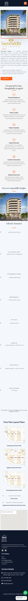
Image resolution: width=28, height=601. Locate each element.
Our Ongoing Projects (7, 560)
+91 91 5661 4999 (7, 578)
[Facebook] (3, 550)
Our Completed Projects (7, 562)
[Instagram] (6, 550)
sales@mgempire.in (8, 583)
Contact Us (4, 564)
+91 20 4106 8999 (7, 580)
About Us (4, 558)
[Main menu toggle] (25, 3)
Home (3, 556)
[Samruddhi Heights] (14, 435)
